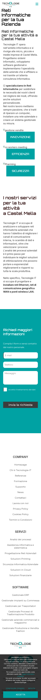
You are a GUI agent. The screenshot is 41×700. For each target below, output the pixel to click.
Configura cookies (15, 688)
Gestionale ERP (20, 595)
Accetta (20, 694)
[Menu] (37, 4)
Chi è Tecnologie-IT (20, 470)
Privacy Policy (20, 508)
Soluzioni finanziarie (20, 575)
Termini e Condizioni (20, 519)
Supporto (20, 486)
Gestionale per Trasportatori (20, 606)
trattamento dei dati (26, 390)
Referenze (20, 475)
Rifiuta (31, 688)
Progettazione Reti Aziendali (20, 553)
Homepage (20, 464)
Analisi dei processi (20, 539)
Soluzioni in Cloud (21, 570)
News (20, 492)
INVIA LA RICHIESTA (20, 405)
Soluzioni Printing (20, 559)
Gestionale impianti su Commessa (20, 600)
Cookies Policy (20, 514)
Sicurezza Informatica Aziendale (20, 564)
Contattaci (20, 497)
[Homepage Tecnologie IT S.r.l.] (10, 4)
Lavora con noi (20, 503)
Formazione (20, 481)
